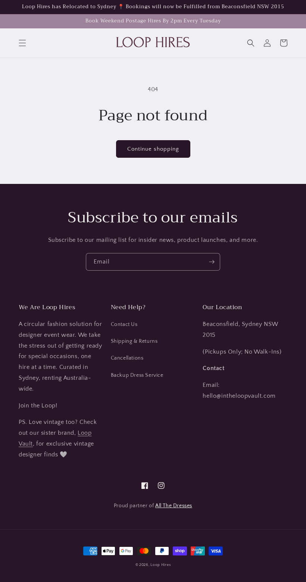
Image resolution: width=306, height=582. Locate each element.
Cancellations (127, 358)
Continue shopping (153, 149)
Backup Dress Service (137, 375)
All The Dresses (173, 506)
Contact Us (124, 324)
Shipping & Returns (134, 341)
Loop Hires (160, 565)
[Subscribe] (211, 262)
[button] (22, 43)
